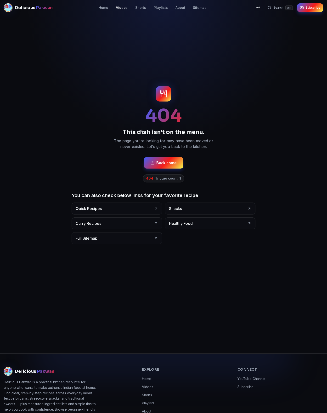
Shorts (140, 8)
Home (103, 8)
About (180, 8)
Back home (166, 162)
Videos (122, 8)
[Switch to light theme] (258, 7)
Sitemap (200, 8)
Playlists (161, 8)
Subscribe (313, 7)
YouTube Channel (251, 379)
